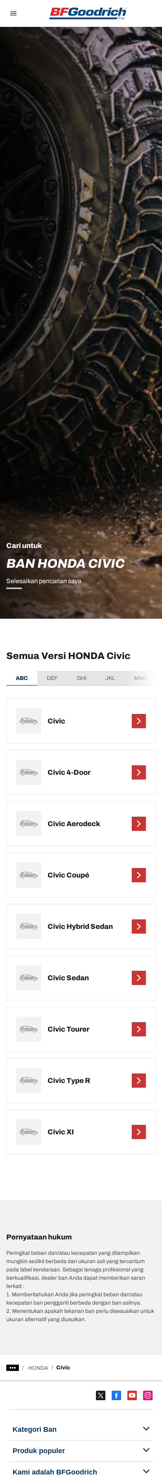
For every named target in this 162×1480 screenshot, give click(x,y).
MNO (140, 678)
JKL (110, 678)
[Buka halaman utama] (88, 13)
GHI (82, 678)
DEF (52, 678)
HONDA (38, 1368)
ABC (22, 678)
